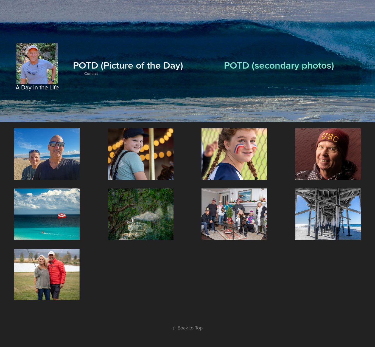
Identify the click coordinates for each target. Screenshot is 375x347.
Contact (91, 73)
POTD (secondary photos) (279, 65)
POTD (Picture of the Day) (128, 65)
